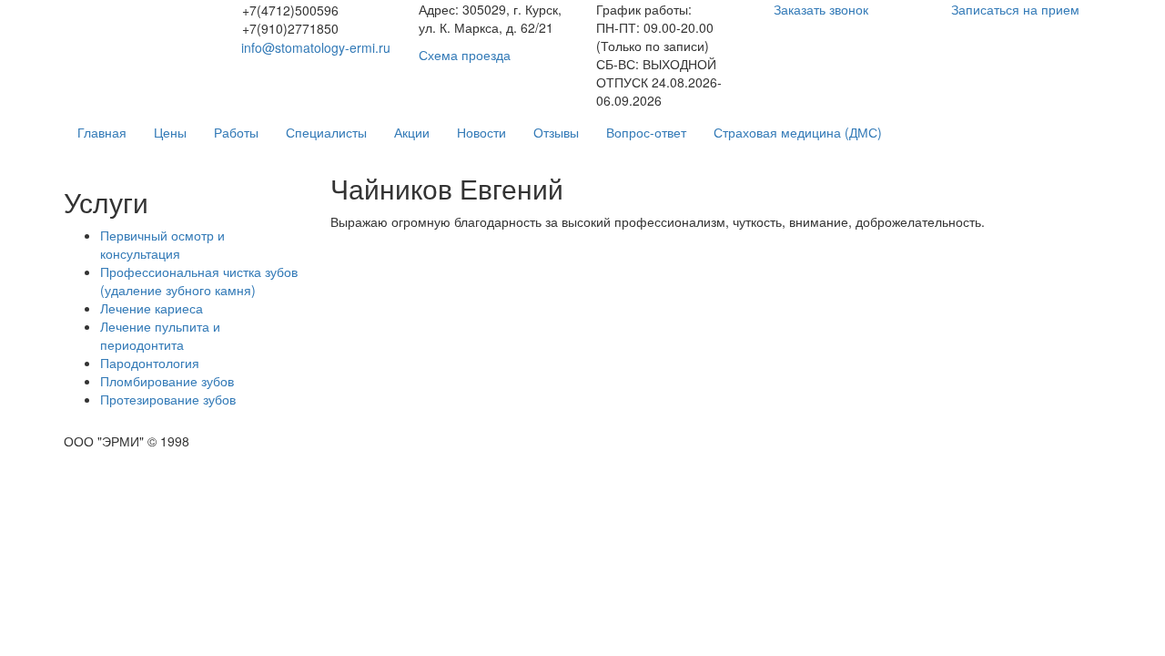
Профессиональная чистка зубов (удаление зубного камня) (199, 280)
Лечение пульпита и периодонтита (160, 335)
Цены (170, 132)
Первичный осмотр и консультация (162, 244)
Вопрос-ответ (646, 132)
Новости (481, 132)
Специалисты (326, 132)
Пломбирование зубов (167, 381)
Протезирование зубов (168, 399)
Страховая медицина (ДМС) (798, 132)
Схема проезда (465, 55)
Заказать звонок (821, 9)
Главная (102, 132)
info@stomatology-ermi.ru (315, 47)
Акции (412, 132)
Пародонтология (149, 363)
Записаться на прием (1015, 9)
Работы (236, 132)
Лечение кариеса (151, 308)
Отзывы (556, 132)
